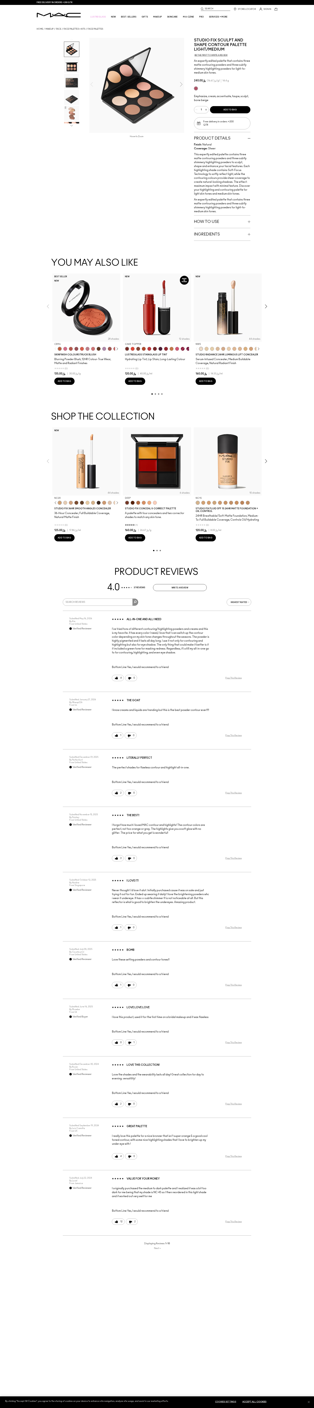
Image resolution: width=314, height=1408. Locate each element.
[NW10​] (218, 349)
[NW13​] (234, 349)
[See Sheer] (149, 349)
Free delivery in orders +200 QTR (54, 2)
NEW (113, 17)
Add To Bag (230, 110)
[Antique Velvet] (98, 349)
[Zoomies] (183, 349)
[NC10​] (206, 349)
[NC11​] (212, 349)
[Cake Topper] (127, 349)
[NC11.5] (87, 503)
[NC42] (237, 503)
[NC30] (214, 503)
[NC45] (242, 503)
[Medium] (149, 503)
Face (58, 29)
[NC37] (225, 503)
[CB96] (60, 349)
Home (40, 29)
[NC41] (248, 503)
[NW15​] (251, 349)
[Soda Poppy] (188, 349)
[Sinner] (76, 349)
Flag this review (233, 678)
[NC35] (220, 503)
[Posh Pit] (138, 349)
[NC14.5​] (240, 349)
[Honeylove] (87, 349)
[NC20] (60, 503)
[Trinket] (171, 349)
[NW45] (76, 503)
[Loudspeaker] (82, 349)
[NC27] (71, 503)
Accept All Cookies (254, 1402)
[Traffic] (133, 349)
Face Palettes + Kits (74, 29)
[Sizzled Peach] (144, 349)
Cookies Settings (225, 1402)
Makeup (49, 29)
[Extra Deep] (133, 503)
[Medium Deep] (144, 503)
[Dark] (138, 503)
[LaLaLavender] (104, 349)
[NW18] (104, 503)
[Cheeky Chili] (71, 349)
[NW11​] (223, 349)
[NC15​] (245, 349)
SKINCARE (172, 17)
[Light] (155, 503)
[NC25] (209, 503)
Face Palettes (95, 29)
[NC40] (231, 503)
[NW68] (98, 503)
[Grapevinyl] (160, 349)
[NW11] (65, 503)
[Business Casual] (155, 349)
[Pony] (65, 349)
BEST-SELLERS (128, 17)
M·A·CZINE (188, 17)
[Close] (308, 1402)
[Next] (116, 348)
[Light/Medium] (196, 88)
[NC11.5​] (229, 349)
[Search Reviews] (135, 602)
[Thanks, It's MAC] (110, 349)
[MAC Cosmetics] (59, 15)
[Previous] (56, 348)
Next (157, 1248)
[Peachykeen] (93, 349)
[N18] (110, 503)
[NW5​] (201, 349)
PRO (201, 17)
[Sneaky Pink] (177, 349)
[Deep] (127, 503)
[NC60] (82, 503)
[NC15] (93, 503)
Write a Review (180, 588)
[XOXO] (166, 349)
